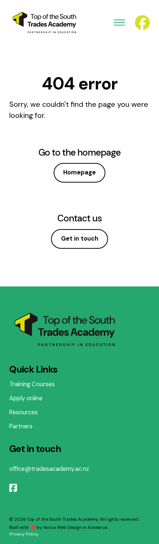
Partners (21, 426)
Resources (23, 412)
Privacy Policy (23, 534)
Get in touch (79, 238)
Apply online (26, 398)
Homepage (79, 172)
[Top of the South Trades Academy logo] (44, 22)
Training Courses (32, 384)
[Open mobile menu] (119, 23)
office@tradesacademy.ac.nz (49, 469)
